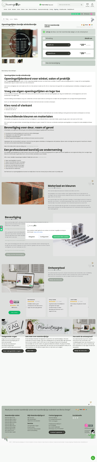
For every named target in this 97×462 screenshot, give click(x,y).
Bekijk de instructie (56, 280)
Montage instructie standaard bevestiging (16, 229)
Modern (31, 442)
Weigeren (32, 237)
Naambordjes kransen (10, 422)
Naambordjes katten (10, 425)
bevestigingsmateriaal (32, 146)
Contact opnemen (56, 432)
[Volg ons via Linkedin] (77, 418)
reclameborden (42, 157)
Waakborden (76, 442)
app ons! (50, 5)
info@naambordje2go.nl (55, 424)
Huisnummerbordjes (10, 427)
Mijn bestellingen (31, 419)
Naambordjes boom (10, 429)
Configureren (44, 237)
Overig (66, 442)
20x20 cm (50, 45)
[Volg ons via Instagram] (73, 418)
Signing (71, 442)
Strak (27, 442)
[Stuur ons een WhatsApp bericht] (93, 458)
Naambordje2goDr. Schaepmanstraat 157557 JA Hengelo (55, 419)
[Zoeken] (81, 5)
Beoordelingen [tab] (12, 70)
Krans (35, 442)
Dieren (40, 442)
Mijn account (30, 417)
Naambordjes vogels (10, 432)
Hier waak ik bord (9, 430)
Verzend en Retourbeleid (33, 429)
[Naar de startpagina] (11, 4)
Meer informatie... (38, 232)
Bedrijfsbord (84, 442)
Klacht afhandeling (32, 430)
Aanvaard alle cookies (61, 237)
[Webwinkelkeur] (89, 431)
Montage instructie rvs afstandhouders (15, 240)
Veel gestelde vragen (33, 425)
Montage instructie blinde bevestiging (15, 250)
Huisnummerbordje (59, 442)
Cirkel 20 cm (51, 53)
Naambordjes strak (10, 417)
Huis (43, 442)
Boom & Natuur (49, 442)
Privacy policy (31, 427)
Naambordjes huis (9, 424)
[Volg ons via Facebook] (75, 418)
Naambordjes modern (10, 419)
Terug (6, 19)
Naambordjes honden (10, 421)
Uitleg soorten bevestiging (15, 254)
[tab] (5, 70)
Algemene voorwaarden (33, 421)
